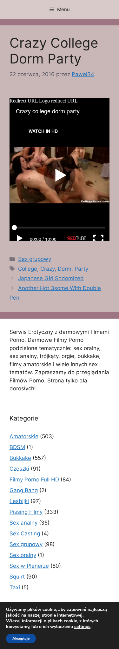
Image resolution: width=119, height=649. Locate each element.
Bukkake (20, 458)
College (27, 269)
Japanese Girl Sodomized (51, 278)
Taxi (15, 587)
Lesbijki (19, 501)
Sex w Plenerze (29, 566)
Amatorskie (24, 436)
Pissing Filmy (26, 512)
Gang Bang (24, 490)
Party (81, 269)
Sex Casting (25, 533)
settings (82, 627)
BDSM (17, 447)
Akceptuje (21, 638)
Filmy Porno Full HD (34, 479)
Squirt (17, 576)
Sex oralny (23, 555)
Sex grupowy (34, 259)
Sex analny (23, 523)
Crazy (47, 269)
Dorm (64, 269)
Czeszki (19, 469)
